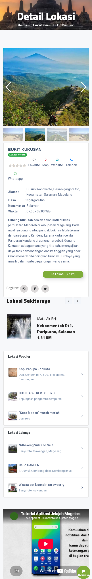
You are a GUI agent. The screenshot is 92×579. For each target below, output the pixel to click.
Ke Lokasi (63, 274)
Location (40, 25)
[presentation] (68, 301)
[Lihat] (46, 87)
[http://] (57, 160)
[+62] (71, 160)
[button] (83, 87)
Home (22, 25)
